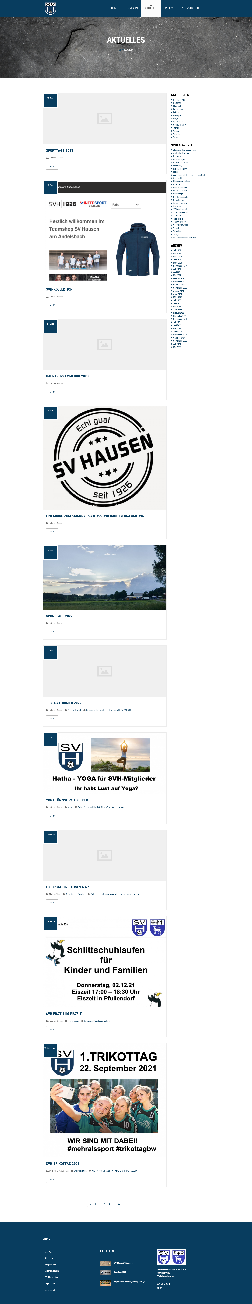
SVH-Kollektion (59, 289)
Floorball (81, 894)
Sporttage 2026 (120, 1272)
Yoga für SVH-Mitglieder (67, 800)
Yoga (70, 807)
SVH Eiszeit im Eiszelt (64, 1014)
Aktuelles (151, 8)
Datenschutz (50, 1290)
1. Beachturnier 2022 (64, 703)
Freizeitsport (73, 1021)
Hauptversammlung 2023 (67, 376)
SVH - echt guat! (118, 807)
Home (114, 8)
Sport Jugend (71, 894)
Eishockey (88, 1021)
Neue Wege (106, 807)
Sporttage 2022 (59, 616)
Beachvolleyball (74, 710)
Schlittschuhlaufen (101, 1021)
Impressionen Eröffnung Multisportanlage (129, 1281)
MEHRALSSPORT (124, 710)
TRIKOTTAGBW (130, 1171)
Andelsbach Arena (108, 710)
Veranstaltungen (192, 8)
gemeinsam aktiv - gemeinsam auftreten (122, 894)
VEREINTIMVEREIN (115, 1171)
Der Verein (131, 8)
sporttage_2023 (59, 150)
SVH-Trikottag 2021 (62, 1164)
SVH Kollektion (80, 1171)
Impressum (50, 1283)
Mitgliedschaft (51, 1264)
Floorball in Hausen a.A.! (67, 887)
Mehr (52, 166)
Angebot (169, 8)
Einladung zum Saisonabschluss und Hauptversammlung (95, 516)
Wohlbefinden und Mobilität (89, 807)
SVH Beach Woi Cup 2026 (124, 1263)
